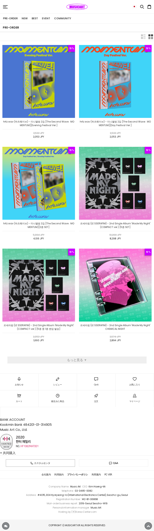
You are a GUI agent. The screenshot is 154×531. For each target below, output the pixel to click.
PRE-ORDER (10, 18)
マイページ (134, 401)
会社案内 (46, 474)
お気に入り (134, 384)
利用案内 (96, 474)
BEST (35, 18)
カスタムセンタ (42, 463)
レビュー (57, 384)
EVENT (46, 18)
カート (19, 401)
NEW (25, 18)
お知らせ (19, 384)
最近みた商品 (57, 401)
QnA (96, 384)
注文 (96, 401)
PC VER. (108, 474)
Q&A (115, 463)
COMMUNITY (62, 18)
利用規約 (59, 474)
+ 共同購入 (8, 453)
